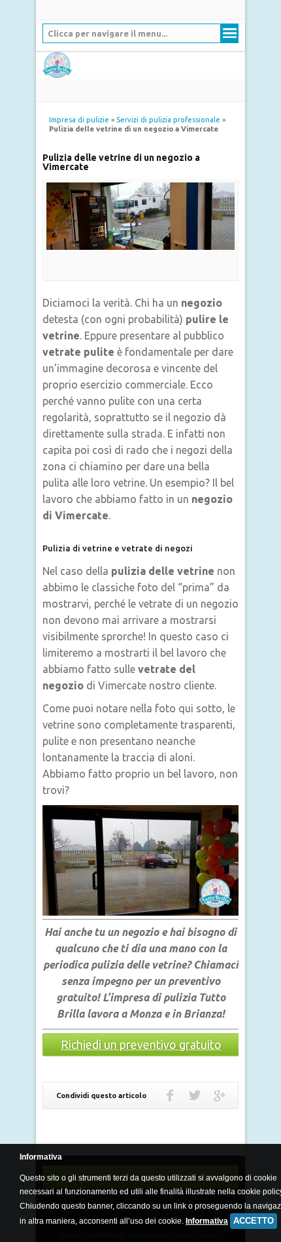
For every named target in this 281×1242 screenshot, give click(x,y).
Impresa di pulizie (79, 120)
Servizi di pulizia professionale (168, 120)
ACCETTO (253, 1221)
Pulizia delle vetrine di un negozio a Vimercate (121, 162)
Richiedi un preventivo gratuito (141, 1044)
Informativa (207, 1221)
